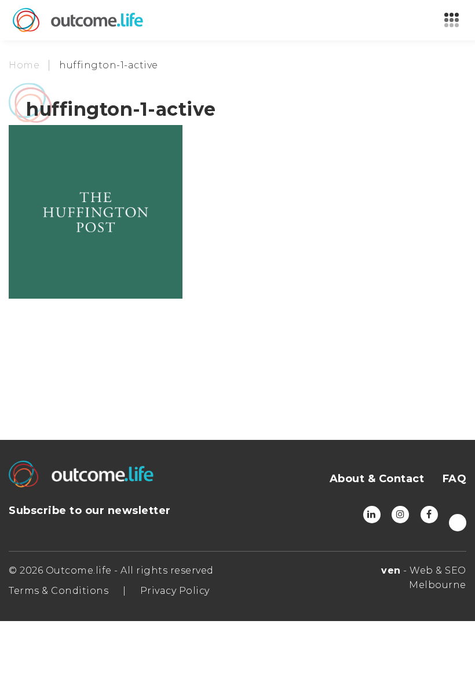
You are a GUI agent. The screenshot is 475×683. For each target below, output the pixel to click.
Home (24, 65)
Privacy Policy (175, 590)
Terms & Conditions (58, 590)
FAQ (455, 478)
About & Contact (377, 478)
